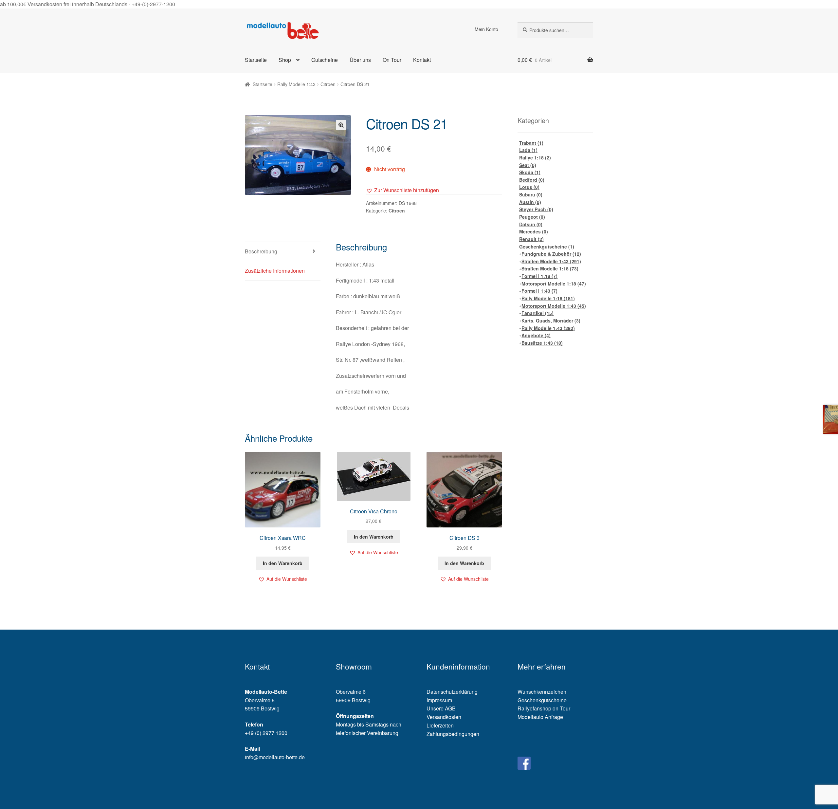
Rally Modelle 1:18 (548, 298)
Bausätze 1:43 (542, 343)
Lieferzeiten (440, 725)
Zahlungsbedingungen (453, 734)
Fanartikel (537, 313)
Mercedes (533, 231)
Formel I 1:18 (539, 276)
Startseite (256, 60)
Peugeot (532, 216)
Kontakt (422, 60)
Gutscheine (324, 60)
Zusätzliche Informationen (275, 270)
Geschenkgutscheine (546, 246)
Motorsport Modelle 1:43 (553, 306)
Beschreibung (261, 251)
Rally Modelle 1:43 (296, 84)
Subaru (530, 194)
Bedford (531, 179)
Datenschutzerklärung (452, 691)
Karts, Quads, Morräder (550, 320)
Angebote (536, 335)
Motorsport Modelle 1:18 (553, 283)
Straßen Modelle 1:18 (549, 268)
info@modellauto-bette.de (275, 757)
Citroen (328, 84)
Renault (531, 239)
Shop (285, 60)
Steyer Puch (536, 209)
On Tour (392, 60)
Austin (530, 202)
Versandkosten (444, 717)
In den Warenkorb (282, 563)
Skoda (529, 172)
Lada (528, 150)
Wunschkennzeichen (542, 691)
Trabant (531, 142)
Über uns (360, 60)
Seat (527, 165)
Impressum (439, 700)
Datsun (530, 224)
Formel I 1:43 (539, 290)
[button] (402, 190)
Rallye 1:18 (535, 157)
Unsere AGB (441, 708)
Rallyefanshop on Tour (544, 708)
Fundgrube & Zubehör (551, 253)
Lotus (529, 187)
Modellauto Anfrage (540, 717)
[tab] (282, 251)
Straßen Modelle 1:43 (551, 261)
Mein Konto (486, 29)
